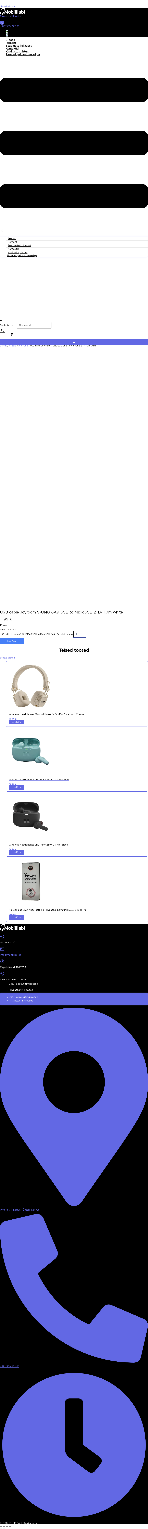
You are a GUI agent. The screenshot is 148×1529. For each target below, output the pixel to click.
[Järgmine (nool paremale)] (4, 1528)
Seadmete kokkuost (19, 46)
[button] (74, 145)
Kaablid (12, 346)
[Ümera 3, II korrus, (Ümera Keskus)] (74, 1205)
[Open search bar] (1, 321)
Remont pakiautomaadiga (23, 54)
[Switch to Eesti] (9, 33)
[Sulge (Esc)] (10, 1526)
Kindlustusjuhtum (17, 52)
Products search (8, 325)
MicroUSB (23, 346)
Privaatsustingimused (21, 990)
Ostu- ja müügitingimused (23, 984)
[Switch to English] (10, 31)
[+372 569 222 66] (2, 23)
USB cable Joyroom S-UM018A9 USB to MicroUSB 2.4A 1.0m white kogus (36, 634)
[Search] (2, 331)
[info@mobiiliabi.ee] (2, 950)
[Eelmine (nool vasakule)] (1, 1528)
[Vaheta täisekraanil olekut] (4, 1526)
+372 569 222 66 (9, 26)
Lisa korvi (11, 641)
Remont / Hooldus (10, 16)
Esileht (3, 346)
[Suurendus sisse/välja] (1, 1526)
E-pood (10, 40)
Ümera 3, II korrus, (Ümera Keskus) (20, 1210)
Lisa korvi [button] (16, 722)
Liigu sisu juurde (7, 6)
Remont (11, 43)
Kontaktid (12, 49)
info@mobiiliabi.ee (10, 955)
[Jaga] (7, 1526)
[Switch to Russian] (11, 35)
